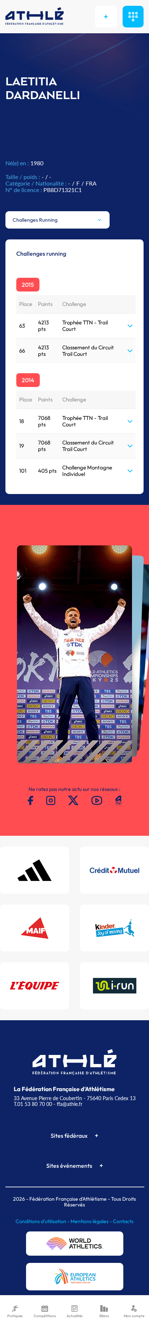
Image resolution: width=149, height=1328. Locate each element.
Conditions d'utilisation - (43, 1221)
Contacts (123, 1221)
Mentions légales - (92, 1221)
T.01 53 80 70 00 (33, 1104)
